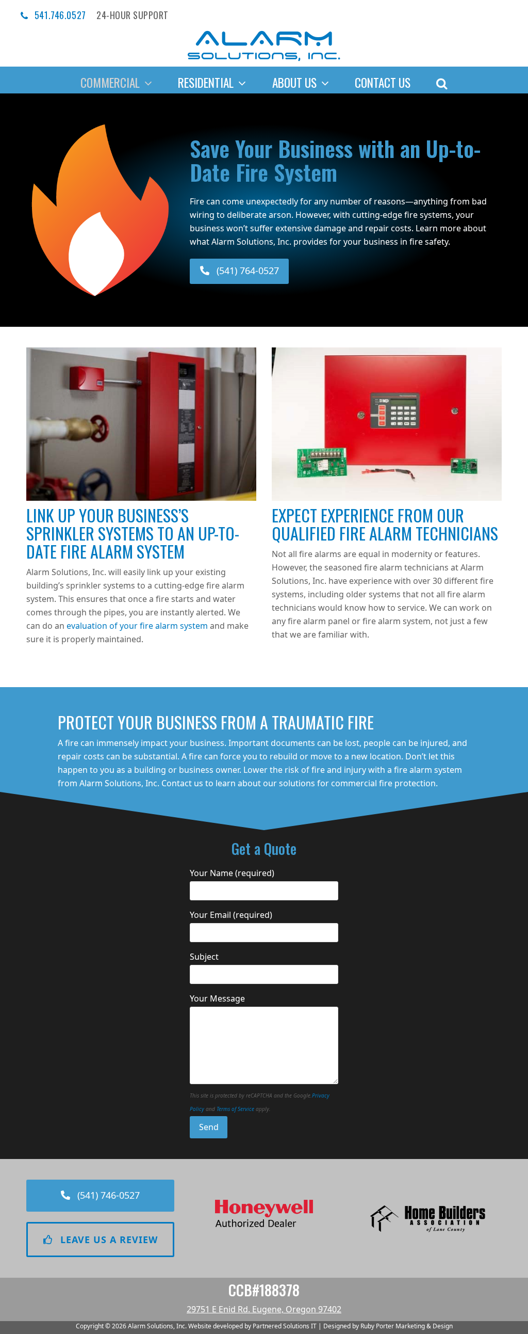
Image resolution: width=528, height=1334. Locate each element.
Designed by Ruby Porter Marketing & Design (388, 1326)
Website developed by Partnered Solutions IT (252, 1326)
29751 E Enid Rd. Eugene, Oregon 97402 (264, 1309)
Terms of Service (235, 1109)
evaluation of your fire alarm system (137, 625)
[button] (441, 80)
